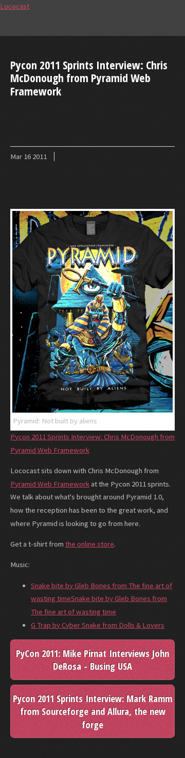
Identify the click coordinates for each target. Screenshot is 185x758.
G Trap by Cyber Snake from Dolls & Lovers (97, 625)
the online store (89, 544)
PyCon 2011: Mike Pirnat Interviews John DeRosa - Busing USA (92, 660)
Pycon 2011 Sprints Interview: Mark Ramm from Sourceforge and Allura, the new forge (92, 711)
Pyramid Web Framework (49, 484)
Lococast (14, 6)
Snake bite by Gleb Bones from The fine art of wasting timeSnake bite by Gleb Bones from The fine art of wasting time (101, 598)
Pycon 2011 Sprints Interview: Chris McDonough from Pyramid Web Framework (89, 78)
